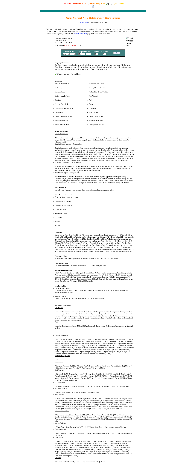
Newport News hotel (80, 34)
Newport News (83, 22)
